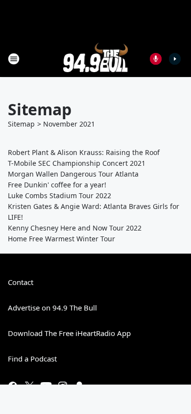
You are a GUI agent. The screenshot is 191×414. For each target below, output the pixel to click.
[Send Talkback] (156, 59)
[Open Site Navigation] (14, 59)
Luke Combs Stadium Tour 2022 (59, 195)
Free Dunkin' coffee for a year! (57, 184)
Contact (20, 282)
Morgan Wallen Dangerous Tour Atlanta (73, 174)
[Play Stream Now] (175, 59)
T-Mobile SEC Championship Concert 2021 (76, 163)
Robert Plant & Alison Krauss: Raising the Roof (84, 152)
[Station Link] (95, 59)
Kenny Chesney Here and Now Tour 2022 (75, 228)
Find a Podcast (32, 358)
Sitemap (21, 124)
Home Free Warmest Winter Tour (61, 238)
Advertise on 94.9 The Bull (52, 307)
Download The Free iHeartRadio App (69, 333)
